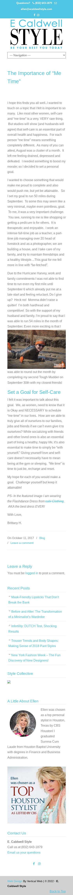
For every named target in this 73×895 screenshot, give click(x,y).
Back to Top (58, 891)
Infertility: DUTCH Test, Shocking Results (32, 628)
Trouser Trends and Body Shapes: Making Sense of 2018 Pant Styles (33, 643)
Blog (42, 538)
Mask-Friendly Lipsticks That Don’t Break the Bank (33, 599)
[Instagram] (38, 15)
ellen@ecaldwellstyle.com (36, 9)
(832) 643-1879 (43, 3)
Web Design (14, 881)
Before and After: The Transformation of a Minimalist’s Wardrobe (35, 614)
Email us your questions (23, 852)
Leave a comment (22, 543)
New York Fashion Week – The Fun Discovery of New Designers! (34, 658)
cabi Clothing (54, 501)
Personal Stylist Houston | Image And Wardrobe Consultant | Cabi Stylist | (36, 34)
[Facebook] (34, 15)
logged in (31, 573)
